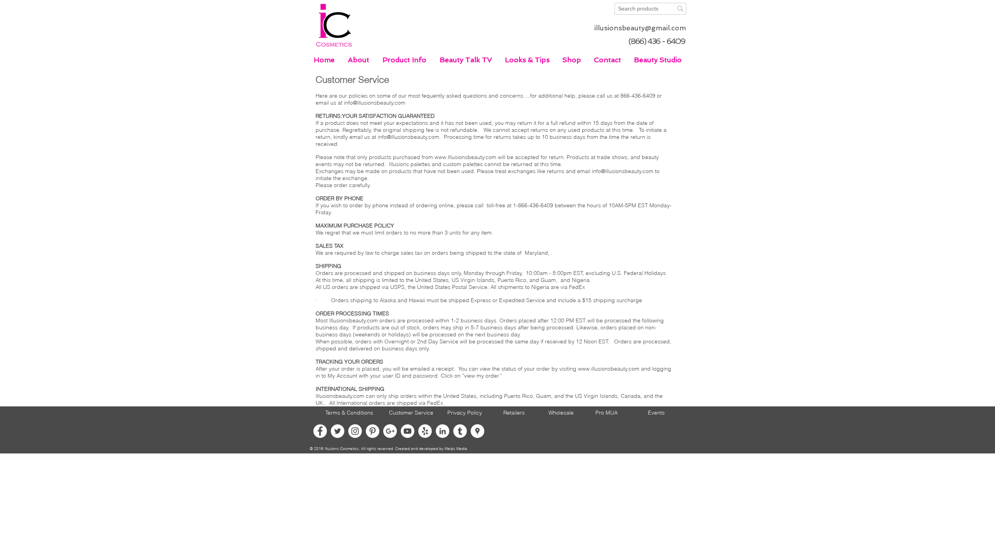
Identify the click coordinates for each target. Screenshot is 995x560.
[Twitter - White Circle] (337, 431)
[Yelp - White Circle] (425, 431)
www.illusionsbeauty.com (608, 368)
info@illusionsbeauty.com (374, 102)
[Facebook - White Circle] (320, 431)
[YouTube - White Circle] (407, 431)
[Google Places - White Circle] (477, 431)
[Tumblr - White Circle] (460, 431)
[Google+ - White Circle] (390, 431)
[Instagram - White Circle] (355, 431)
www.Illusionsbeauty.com (465, 157)
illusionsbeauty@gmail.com (640, 28)
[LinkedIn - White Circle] (442, 431)
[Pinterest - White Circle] (372, 431)
